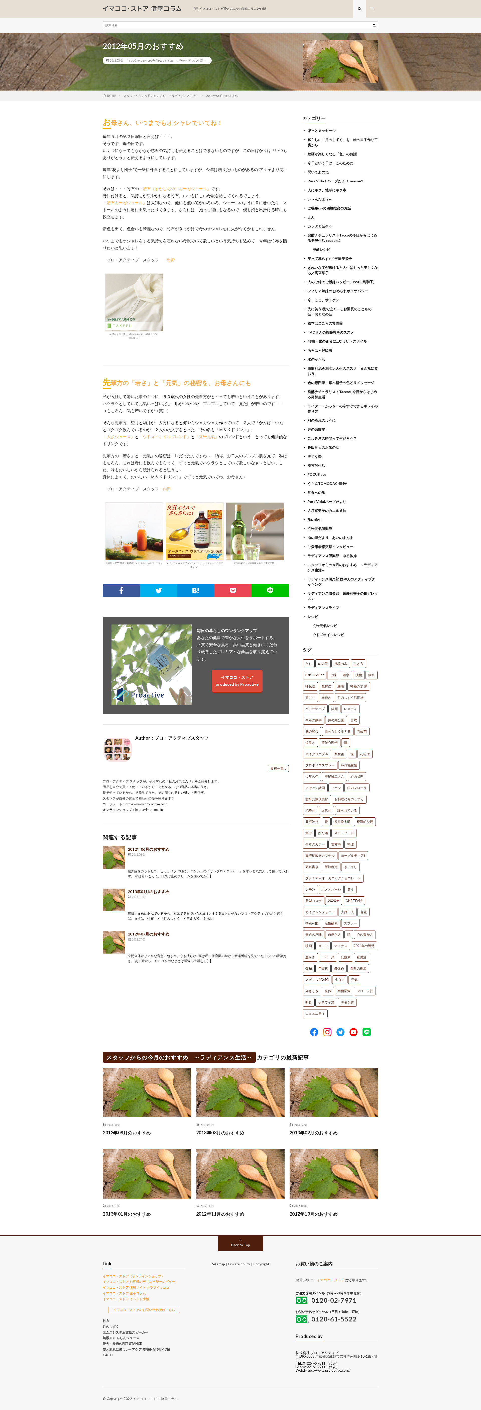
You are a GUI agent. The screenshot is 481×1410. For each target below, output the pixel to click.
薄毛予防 (347, 1002)
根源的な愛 (365, 822)
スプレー (350, 923)
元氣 (354, 980)
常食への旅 (316, 492)
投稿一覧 (277, 768)
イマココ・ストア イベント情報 (126, 1299)
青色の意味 (313, 934)
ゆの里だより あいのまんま (330, 537)
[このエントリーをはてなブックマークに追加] (195, 590)
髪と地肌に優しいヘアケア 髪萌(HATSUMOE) (136, 1349)
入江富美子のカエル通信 (327, 510)
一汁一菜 (327, 957)
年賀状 (323, 968)
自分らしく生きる (338, 731)
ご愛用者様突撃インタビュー (330, 546)
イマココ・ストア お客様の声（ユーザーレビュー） (140, 1282)
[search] (374, 25)
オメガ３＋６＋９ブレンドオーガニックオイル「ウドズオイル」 (195, 565)
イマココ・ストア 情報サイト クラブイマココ (136, 1287)
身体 (328, 991)
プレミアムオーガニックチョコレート (333, 878)
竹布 (106, 1321)
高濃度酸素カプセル (320, 855)
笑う (350, 889)
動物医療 (343, 991)
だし (308, 664)
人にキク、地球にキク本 (327, 190)
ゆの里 (323, 664)
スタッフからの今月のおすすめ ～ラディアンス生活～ (168, 60)
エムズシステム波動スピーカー (125, 1332)
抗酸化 (310, 810)
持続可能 (311, 923)
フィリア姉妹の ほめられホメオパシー (338, 291)
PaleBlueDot (314, 675)
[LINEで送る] (270, 590)
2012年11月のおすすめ (220, 1214)
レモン (310, 889)
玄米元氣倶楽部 (320, 528)
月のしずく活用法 (350, 697)
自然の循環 (358, 968)
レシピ (313, 616)
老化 (363, 912)
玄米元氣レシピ (325, 625)
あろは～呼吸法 (320, 350)
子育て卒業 (326, 1002)
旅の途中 (315, 519)
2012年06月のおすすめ (148, 849)
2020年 (333, 901)
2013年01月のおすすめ (148, 891)
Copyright (261, 1264)
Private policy (239, 1264)
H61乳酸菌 (349, 765)
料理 (350, 844)
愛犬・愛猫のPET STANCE (122, 1344)
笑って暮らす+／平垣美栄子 (330, 258)
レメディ (350, 709)
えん (311, 217)
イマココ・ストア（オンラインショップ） (134, 1276)
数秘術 (339, 754)
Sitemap (218, 1264)
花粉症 (365, 754)
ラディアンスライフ (323, 607)
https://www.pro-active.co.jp (147, 804)
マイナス (340, 946)
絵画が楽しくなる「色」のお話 (332, 154)
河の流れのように (322, 420)
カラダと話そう (320, 226)
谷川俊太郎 (342, 822)
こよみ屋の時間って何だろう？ (332, 438)
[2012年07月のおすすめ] (114, 942)
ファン (336, 788)
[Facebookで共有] (121, 590)
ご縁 (333, 675)
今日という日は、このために (330, 163)
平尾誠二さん (334, 776)
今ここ (323, 946)
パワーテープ (315, 709)
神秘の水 (340, 664)
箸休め (339, 968)
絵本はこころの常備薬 (325, 323)
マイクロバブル (316, 754)
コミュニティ (315, 1013)
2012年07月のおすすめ (148, 933)
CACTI (108, 1355)
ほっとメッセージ (322, 130)
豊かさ (310, 957)
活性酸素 (331, 923)
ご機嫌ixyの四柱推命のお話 (329, 208)
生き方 (358, 664)
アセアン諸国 (315, 788)
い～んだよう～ (320, 199)
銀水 (346, 675)
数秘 (308, 968)
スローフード (344, 833)
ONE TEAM (353, 901)
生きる (340, 980)
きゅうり (350, 867)
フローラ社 (365, 991)
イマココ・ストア (331, 1280)
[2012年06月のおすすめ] (114, 857)
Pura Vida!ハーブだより (327, 501)
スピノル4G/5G (317, 980)
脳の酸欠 (311, 731)
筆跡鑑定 (331, 867)
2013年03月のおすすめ (220, 1132)
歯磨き (326, 697)
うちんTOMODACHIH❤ (327, 483)
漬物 (358, 675)
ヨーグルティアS (353, 855)
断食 (308, 1002)
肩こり (310, 697)
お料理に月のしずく (349, 799)
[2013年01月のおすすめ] (114, 900)
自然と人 (334, 934)
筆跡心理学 (329, 743)
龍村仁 (326, 686)
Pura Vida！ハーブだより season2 (335, 181)
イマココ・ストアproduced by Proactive (237, 680)
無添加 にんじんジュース (121, 1338)
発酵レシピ (321, 249)
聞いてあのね (318, 172)
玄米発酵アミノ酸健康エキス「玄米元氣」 (255, 563)
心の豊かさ (365, 934)
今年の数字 (313, 720)
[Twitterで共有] (158, 590)
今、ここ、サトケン (323, 300)
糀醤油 (362, 957)
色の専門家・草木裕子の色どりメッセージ (341, 382)
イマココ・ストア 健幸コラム (124, 1293)
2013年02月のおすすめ (314, 1132)
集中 (308, 833)
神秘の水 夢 (358, 686)
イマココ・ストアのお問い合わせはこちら (144, 1310)
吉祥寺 (336, 844)
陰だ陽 (323, 833)
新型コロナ (313, 901)
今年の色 (311, 776)
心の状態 (357, 776)
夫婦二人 (347, 912)
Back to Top (240, 1245)
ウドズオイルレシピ (328, 635)
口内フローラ (357, 788)
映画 (308, 946)
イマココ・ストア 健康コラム (155, 1399)
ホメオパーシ (331, 889)
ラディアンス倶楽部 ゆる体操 (332, 556)
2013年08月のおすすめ (127, 1132)
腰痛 (340, 686)
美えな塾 (315, 456)
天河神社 (311, 822)
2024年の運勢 (364, 946)
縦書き (310, 743)
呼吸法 (310, 686)
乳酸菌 (362, 731)
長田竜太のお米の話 (323, 447)
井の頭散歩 (316, 429)
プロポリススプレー (320, 765)
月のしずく (111, 1326)
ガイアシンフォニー (320, 912)
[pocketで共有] (233, 590)
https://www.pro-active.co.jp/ (327, 1370)
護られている (347, 810)
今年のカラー (315, 844)
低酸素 (345, 957)
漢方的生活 (316, 465)
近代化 (326, 810)
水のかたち (316, 359)
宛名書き (311, 867)
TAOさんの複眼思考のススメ (331, 332)
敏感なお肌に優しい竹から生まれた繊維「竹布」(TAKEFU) (134, 336)
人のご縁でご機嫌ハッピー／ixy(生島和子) (341, 282)
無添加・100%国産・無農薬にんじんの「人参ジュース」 (134, 563)
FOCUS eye (317, 474)
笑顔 (334, 709)
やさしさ (311, 991)
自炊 (353, 720)
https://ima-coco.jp (149, 810)
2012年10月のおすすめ (314, 1214)
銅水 (371, 675)
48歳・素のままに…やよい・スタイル (337, 341)
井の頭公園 (336, 720)
